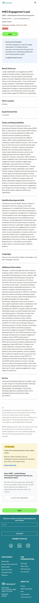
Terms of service (26, 597)
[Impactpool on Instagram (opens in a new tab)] (28, 548)
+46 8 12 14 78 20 (6, 591)
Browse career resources (9, 564)
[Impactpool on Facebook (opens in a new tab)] (11, 548)
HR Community (25, 569)
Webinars (4, 575)
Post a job (24, 563)
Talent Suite (24, 566)
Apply (10, 34)
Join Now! (19, 533)
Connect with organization (19, 498)
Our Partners (25, 572)
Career (23, 586)
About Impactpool (26, 589)
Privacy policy (25, 594)
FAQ (22, 591)
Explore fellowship (10, 465)
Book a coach (5, 567)
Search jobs (5, 561)
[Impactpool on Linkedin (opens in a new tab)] (19, 548)
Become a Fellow (6, 569)
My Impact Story (6, 572)
